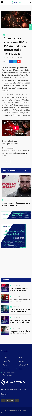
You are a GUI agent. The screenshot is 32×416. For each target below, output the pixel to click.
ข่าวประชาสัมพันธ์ (23, 365)
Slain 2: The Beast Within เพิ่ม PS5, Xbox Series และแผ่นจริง (19, 289)
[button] (25, 170)
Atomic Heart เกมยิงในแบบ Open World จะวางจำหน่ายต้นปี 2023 (15, 204)
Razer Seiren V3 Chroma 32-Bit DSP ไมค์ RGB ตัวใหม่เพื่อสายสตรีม (20, 321)
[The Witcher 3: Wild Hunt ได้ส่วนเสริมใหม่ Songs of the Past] (5, 330)
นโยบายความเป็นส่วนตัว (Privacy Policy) (9, 374)
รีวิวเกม (5, 365)
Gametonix (4, 413)
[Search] (30, 2)
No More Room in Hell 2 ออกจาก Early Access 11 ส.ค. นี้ (20, 300)
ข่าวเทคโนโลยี (6, 361)
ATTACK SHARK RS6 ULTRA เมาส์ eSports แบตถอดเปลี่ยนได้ (20, 311)
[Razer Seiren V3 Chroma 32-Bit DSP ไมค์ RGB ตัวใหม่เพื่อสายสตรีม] (5, 320)
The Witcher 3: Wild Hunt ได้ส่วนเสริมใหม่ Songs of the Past (20, 332)
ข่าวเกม (20, 357)
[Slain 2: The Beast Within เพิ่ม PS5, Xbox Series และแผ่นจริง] (5, 288)
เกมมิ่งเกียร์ (6, 369)
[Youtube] (19, 61)
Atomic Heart (5, 162)
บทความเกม (21, 361)
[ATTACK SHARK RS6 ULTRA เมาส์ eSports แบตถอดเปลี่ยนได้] (5, 309)
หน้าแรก (5, 357)
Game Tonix (10, 57)
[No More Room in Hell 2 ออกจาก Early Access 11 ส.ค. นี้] (5, 298)
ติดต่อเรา (20, 369)
